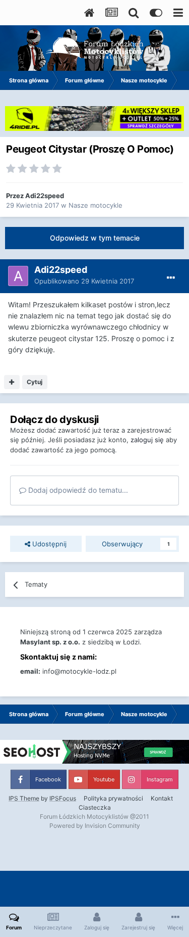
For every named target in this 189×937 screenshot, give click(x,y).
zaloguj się (147, 440)
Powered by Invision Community (94, 825)
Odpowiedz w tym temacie (95, 237)
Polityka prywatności (113, 798)
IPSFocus (62, 798)
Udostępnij (48, 544)
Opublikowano (84, 281)
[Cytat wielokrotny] (12, 382)
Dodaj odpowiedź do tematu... (77, 490)
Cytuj (34, 382)
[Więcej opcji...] (171, 278)
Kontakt (162, 798)
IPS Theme (24, 798)
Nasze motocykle (95, 205)
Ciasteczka (95, 807)
